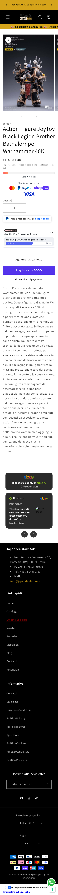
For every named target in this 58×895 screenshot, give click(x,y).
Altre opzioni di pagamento (29, 279)
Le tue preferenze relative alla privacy (29, 887)
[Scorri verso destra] (36, 117)
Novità (10, 628)
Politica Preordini (17, 760)
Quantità (8, 200)
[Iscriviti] (47, 784)
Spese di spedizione (28, 165)
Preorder (11, 636)
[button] (8, 17)
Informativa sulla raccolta (16, 892)
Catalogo (11, 611)
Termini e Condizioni (18, 710)
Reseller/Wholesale (17, 751)
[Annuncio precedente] (6, 4)
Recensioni (13, 669)
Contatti (11, 661)
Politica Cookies (16, 743)
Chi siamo (12, 701)
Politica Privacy (15, 718)
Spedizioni (12, 735)
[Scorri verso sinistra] (21, 117)
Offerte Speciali (16, 619)
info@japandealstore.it (25, 581)
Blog (9, 653)
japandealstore (24, 874)
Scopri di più (42, 218)
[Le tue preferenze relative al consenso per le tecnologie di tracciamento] (52, 889)
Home (10, 603)
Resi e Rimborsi (15, 726)
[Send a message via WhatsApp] (51, 882)
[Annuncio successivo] (51, 4)
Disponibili (12, 644)
